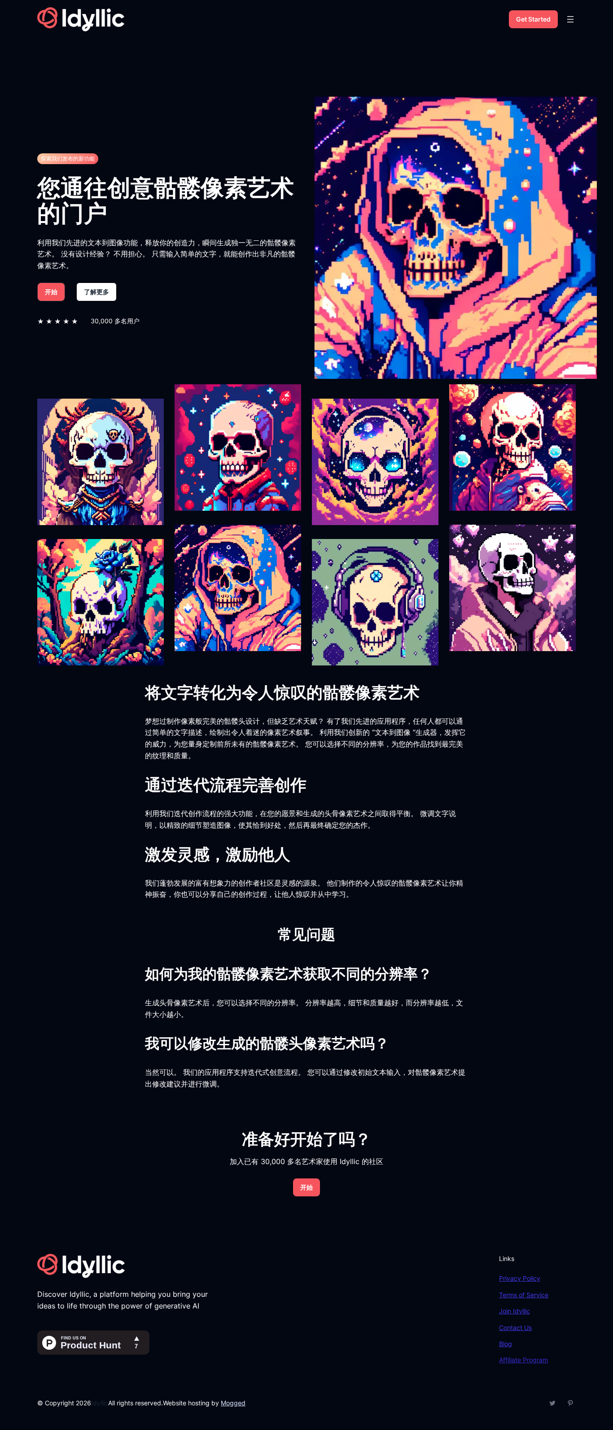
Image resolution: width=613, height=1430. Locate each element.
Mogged (233, 1403)
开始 (51, 292)
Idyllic (99, 1403)
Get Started (533, 19)
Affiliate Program (523, 1360)
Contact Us (515, 1327)
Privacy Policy (519, 1278)
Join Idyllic (514, 1311)
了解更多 (96, 292)
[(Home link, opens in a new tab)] (80, 19)
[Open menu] (570, 19)
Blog (505, 1343)
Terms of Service (523, 1295)
